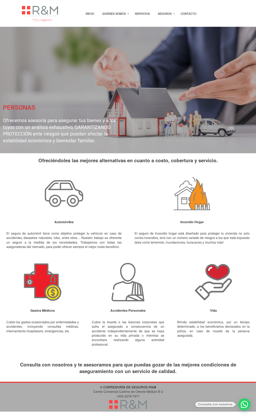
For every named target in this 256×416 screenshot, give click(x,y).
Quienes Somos (114, 14)
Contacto (188, 14)
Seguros (165, 14)
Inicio (90, 14)
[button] (244, 404)
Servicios (142, 14)
